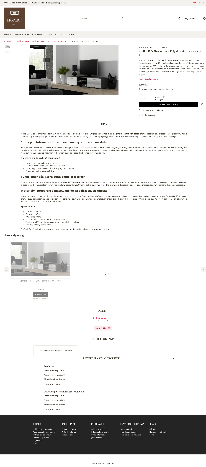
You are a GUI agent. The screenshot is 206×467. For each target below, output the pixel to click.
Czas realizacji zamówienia (130, 435)
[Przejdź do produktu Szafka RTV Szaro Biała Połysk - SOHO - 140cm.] (40, 259)
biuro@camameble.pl (53, 384)
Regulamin (37, 440)
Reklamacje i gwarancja (42, 429)
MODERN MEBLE (9, 41)
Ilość (140, 94)
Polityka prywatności (99, 429)
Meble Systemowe (23, 41)
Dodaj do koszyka (168, 104)
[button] (123, 18)
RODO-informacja (98, 435)
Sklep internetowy (102, 464)
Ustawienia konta (69, 432)
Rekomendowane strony (100, 432)
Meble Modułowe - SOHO (40, 41)
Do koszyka (40, 294)
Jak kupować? (96, 438)
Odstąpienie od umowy (42, 435)
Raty (35, 443)
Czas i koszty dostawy (128, 432)
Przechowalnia (68, 435)
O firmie (152, 429)
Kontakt (152, 435)
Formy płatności (126, 429)
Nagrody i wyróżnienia (158, 432)
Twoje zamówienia (69, 429)
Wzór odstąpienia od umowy (44, 432)
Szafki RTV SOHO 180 (59, 41)
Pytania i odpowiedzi (41, 438)
